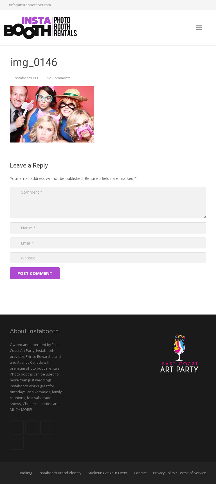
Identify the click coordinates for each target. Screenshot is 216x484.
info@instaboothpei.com (30, 4)
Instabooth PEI (26, 78)
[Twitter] (187, 5)
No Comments (59, 78)
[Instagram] (207, 5)
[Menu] (199, 28)
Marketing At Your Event (107, 473)
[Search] (210, 27)
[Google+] (197, 5)
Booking (25, 473)
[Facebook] (177, 5)
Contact (140, 473)
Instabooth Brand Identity (60, 473)
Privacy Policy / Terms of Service (179, 473)
